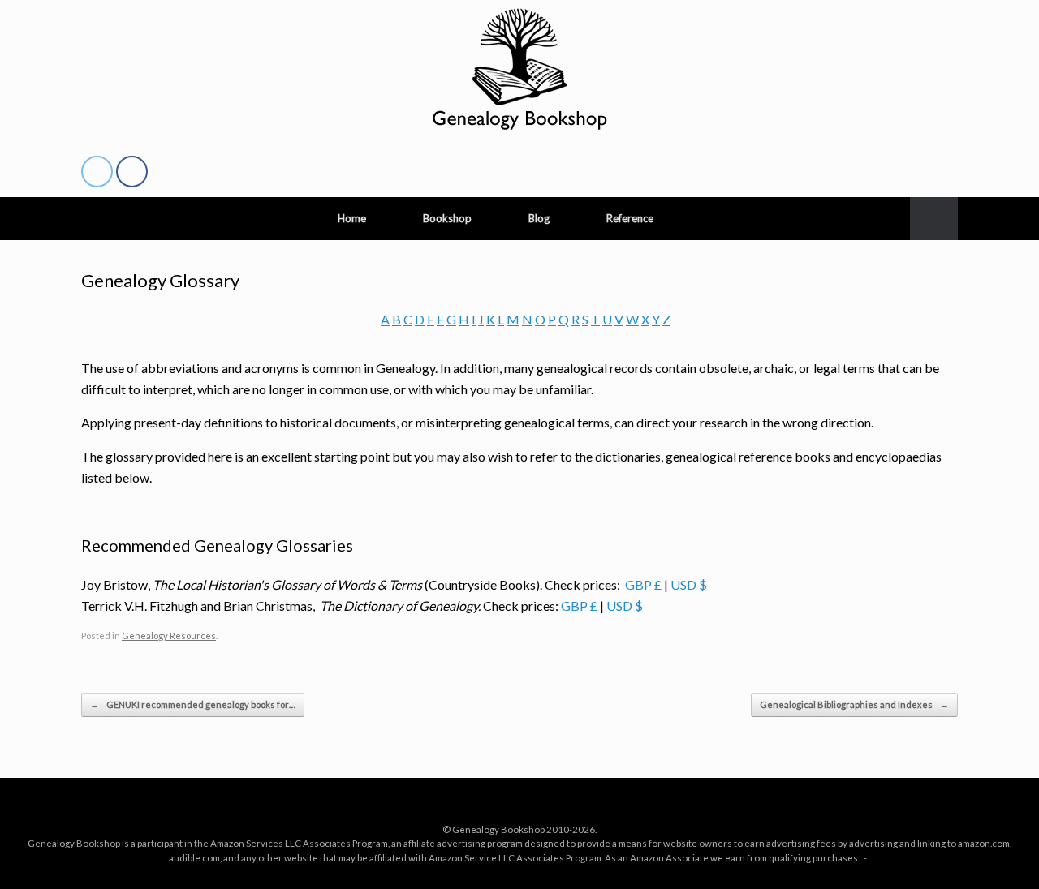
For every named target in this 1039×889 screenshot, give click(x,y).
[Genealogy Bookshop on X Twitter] (97, 172)
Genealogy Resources (169, 635)
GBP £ (643, 584)
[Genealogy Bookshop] (519, 69)
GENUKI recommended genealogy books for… (192, 704)
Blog (539, 218)
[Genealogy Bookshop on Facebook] (132, 172)
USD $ (688, 584)
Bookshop (447, 218)
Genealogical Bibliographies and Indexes (854, 704)
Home (352, 218)
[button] (934, 218)
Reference (629, 218)
